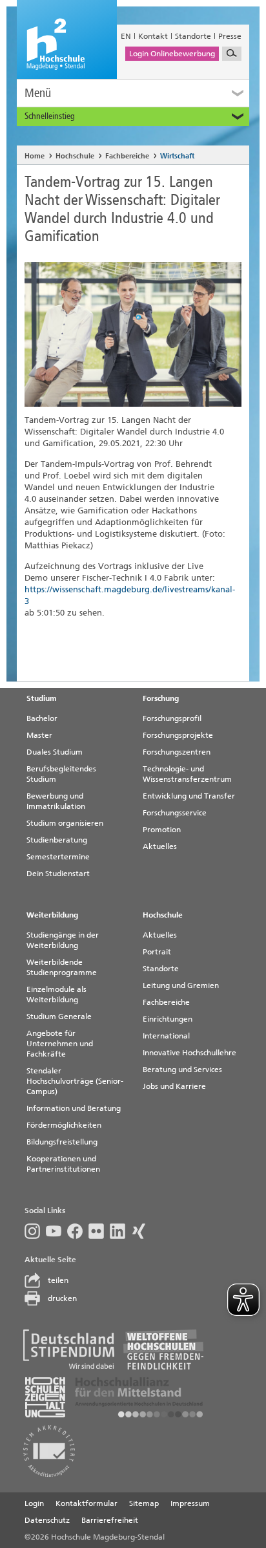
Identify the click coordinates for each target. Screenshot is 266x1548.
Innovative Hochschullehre (189, 1052)
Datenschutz (47, 1520)
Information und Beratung (73, 1108)
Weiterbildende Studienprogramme (61, 967)
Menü (38, 92)
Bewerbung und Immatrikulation (55, 801)
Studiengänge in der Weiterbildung (62, 940)
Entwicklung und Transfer (189, 796)
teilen (58, 1280)
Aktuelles (160, 846)
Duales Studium (54, 752)
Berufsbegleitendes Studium (61, 774)
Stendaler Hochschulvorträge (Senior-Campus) (74, 1081)
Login (34, 1503)
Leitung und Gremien (181, 985)
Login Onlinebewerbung (172, 53)
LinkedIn (120, 1231)
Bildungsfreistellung (61, 1141)
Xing (141, 1231)
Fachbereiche (127, 156)
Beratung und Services (182, 1069)
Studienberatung (56, 839)
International (166, 1035)
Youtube (56, 1231)
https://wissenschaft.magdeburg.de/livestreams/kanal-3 (130, 595)
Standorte (193, 36)
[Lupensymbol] (231, 54)
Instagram (35, 1231)
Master (39, 735)
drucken (62, 1298)
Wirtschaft (177, 156)
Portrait (157, 951)
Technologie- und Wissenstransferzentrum (187, 774)
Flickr (99, 1231)
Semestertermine (58, 856)
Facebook (77, 1231)
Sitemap (144, 1503)
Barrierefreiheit (109, 1520)
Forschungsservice (175, 812)
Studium (41, 698)
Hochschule (75, 156)
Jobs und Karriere (174, 1086)
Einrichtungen (167, 1019)
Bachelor (41, 718)
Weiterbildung (52, 914)
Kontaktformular (87, 1503)
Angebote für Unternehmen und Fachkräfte (59, 1044)
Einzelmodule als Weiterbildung (56, 994)
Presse (229, 36)
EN (126, 36)
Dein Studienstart (58, 873)
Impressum (190, 1503)
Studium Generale (59, 1016)
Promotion (162, 829)
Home (35, 156)
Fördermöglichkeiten (63, 1125)
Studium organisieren (64, 823)
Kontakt (153, 36)
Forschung (161, 698)
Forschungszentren (176, 752)
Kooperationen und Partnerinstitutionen (63, 1164)
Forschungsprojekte (178, 735)
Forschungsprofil (172, 718)
